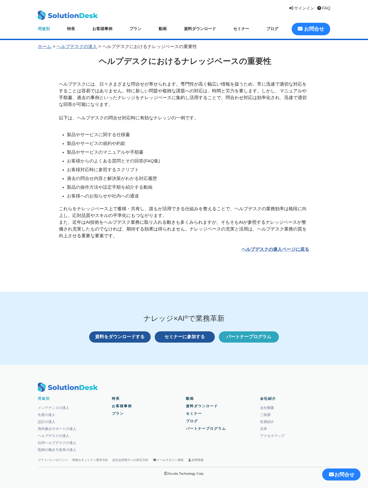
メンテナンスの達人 (53, 408)
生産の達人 (46, 415)
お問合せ (313, 29)
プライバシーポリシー (53, 460)
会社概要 (267, 408)
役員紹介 (267, 422)
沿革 (263, 429)
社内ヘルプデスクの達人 (57, 443)
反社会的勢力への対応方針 (130, 460)
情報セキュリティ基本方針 (90, 460)
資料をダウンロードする (120, 336)
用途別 (44, 29)
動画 (163, 29)
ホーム (44, 46)
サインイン (303, 8)
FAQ (325, 8)
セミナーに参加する (184, 336)
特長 (71, 29)
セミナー (241, 29)
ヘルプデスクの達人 (77, 46)
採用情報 (198, 460)
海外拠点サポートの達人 (57, 429)
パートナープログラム (248, 336)
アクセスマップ (272, 436)
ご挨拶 (265, 415)
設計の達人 (46, 422)
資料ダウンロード (200, 29)
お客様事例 (102, 29)
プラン (135, 29)
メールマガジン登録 (169, 460)
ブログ (272, 29)
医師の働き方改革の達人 (57, 450)
